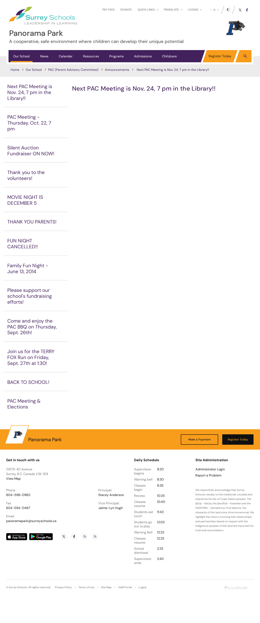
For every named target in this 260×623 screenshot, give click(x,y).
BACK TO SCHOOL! (28, 382)
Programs (116, 56)
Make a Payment (199, 439)
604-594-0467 (18, 508)
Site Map (106, 587)
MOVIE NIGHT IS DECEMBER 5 (25, 200)
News (44, 56)
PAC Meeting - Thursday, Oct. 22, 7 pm (29, 123)
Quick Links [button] (146, 9)
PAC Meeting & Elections (24, 404)
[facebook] (247, 10)
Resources (91, 56)
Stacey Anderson (111, 495)
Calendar (66, 56)
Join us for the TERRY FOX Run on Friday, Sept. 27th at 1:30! (30, 357)
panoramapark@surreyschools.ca (31, 521)
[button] (245, 56)
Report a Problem (208, 475)
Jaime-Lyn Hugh (110, 508)
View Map (13, 478)
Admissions (143, 56)
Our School (21, 56)
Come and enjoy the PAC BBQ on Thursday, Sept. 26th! (32, 327)
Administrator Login (210, 469)
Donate (126, 9)
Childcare (169, 56)
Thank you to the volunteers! (26, 175)
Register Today (220, 56)
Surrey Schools (18, 587)
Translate (171, 9)
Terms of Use (86, 587)
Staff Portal (125, 587)
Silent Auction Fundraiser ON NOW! (30, 151)
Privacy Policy (63, 587)
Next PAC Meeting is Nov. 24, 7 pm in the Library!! (29, 92)
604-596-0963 (18, 495)
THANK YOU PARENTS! (31, 222)
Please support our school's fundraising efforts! (29, 296)
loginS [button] (193, 9)
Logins (142, 587)
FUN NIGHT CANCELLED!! (22, 244)
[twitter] (240, 10)
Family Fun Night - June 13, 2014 (27, 268)
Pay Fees (108, 9)
